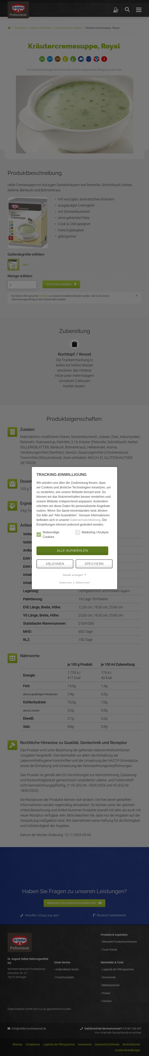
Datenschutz (83, 582)
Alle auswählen (72, 550)
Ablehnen (55, 564)
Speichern (94, 564)
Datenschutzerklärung (85, 519)
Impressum (65, 582)
